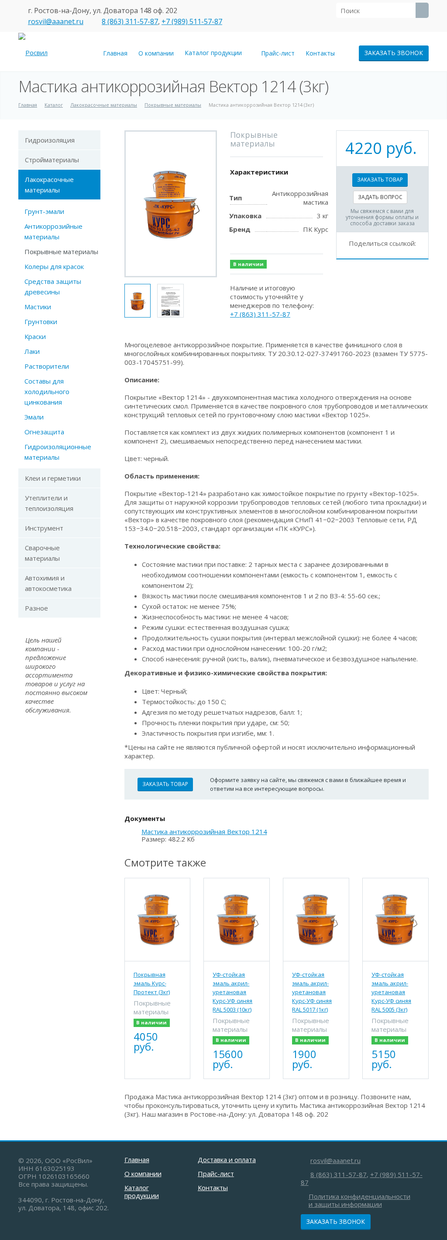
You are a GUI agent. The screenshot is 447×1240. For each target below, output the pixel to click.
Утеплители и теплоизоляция (49, 503)
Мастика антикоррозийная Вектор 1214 (204, 831)
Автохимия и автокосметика (48, 583)
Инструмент (44, 528)
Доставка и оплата (227, 1159)
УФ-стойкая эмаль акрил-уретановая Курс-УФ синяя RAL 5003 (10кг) (232, 992)
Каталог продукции (215, 53)
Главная (115, 53)
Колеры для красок (54, 266)
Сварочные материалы (42, 552)
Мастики (37, 306)
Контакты (320, 53)
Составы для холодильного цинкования (46, 391)
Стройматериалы (52, 159)
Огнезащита (44, 431)
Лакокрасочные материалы (49, 184)
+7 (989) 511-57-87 (192, 21)
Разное (36, 608)
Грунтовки (40, 321)
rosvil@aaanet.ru (55, 21)
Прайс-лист (278, 53)
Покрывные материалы (61, 251)
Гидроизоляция (50, 140)
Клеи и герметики (53, 478)
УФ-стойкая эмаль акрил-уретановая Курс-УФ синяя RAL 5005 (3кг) (391, 992)
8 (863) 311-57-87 (130, 21)
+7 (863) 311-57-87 (260, 314)
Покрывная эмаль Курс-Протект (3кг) (152, 983)
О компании (156, 53)
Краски (35, 336)
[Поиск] (422, 10)
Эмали (34, 416)
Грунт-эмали (44, 211)
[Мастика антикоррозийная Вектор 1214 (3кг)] (170, 203)
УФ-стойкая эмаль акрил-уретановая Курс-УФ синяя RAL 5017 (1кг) (312, 992)
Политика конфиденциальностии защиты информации (359, 1200)
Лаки (32, 351)
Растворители (46, 366)
